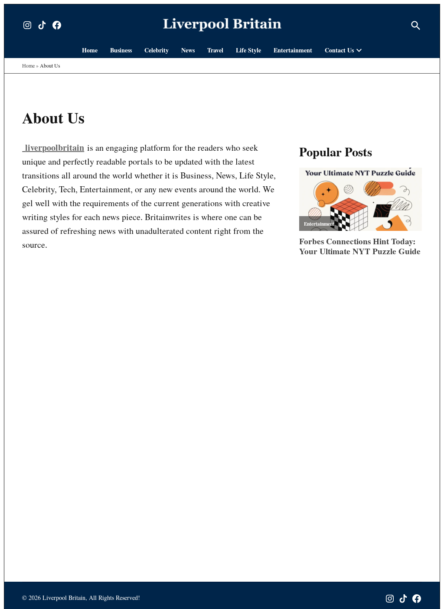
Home (90, 50)
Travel (215, 50)
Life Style (248, 50)
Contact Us (339, 50)
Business (121, 50)
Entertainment (293, 50)
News (188, 50)
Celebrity (156, 50)
